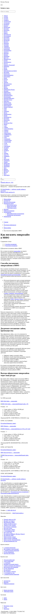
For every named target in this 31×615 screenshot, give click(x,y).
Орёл (5, 110)
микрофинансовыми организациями (10, 274)
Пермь (5, 115)
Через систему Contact (10, 537)
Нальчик (6, 91)
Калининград (7, 62)
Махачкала (7, 85)
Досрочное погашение (11, 245)
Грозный (6, 44)
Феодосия (6, 159)
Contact (6, 293)
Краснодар (7, 73)
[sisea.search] (1, 178)
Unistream (11, 293)
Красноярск (7, 76)
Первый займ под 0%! (10, 519)
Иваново (6, 53)
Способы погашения (10, 244)
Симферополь (7, 134)
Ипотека (6, 209)
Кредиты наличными (9, 202)
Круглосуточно (8, 528)
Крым (5, 78)
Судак (5, 143)
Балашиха (6, 24)
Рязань (5, 124)
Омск (5, 108)
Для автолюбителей (9, 560)
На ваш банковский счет (10, 541)
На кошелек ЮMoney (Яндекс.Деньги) (14, 534)
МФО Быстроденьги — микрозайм (10, 452)
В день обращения (9, 552)
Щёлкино (6, 170)
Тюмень (6, 153)
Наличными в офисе (9, 529)
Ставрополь (7, 139)
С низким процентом (9, 547)
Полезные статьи (8, 606)
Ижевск (6, 55)
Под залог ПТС (8, 532)
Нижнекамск (7, 97)
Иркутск (6, 57)
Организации (7, 212)
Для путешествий (8, 561)
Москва (6, 88)
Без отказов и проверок (10, 526)
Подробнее (4, 423)
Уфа (5, 157)
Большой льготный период (11, 564)
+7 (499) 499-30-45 (11, 510)
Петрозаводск (7, 117)
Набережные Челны (9, 89)
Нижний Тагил (8, 99)
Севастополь (7, 133)
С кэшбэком (7, 562)
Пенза (5, 112)
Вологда (6, 41)
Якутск (6, 172)
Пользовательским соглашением (19, 491)
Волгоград (7, 39)
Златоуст (6, 52)
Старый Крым (8, 140)
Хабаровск (7, 160)
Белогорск (6, 30)
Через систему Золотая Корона (12, 539)
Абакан (6, 15)
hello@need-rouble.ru (17, 513)
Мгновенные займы (9, 522)
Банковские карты (9, 203)
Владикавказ (7, 36)
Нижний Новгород (9, 98)
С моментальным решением (11, 550)
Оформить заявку (11, 423)
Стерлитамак (7, 141)
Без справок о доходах (10, 571)
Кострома (6, 72)
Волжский (6, 40)
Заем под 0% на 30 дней (23, 429)
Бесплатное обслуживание (11, 567)
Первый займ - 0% (23, 404)
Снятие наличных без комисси (12, 565)
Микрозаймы (7, 199)
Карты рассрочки (11, 206)
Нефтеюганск (7, 94)
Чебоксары (7, 163)
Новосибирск (7, 105)
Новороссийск (8, 104)
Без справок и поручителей (11, 549)
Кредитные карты (12, 205)
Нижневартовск (8, 95)
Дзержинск (7, 47)
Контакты (6, 608)
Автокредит (7, 200)
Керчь (5, 68)
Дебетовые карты (11, 208)
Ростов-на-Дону (8, 123)
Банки (5, 599)
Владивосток (7, 34)
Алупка (6, 17)
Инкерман (6, 56)
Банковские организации (14, 215)
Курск (5, 81)
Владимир (6, 37)
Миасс (5, 86)
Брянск (6, 33)
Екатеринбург (7, 50)
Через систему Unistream (10, 538)
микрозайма (17, 251)
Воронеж (6, 43)
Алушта (6, 18)
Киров (5, 69)
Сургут (6, 144)
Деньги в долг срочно (10, 525)
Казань (6, 60)
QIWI (12, 299)
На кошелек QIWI (8, 535)
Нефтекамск (7, 92)
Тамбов (6, 149)
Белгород (6, 28)
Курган (6, 79)
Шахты (6, 169)
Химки (6, 162)
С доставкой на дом (9, 531)
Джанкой (6, 46)
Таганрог (6, 147)
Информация (7, 216)
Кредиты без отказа (9, 553)
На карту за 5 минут (9, 521)
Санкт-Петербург (8, 128)
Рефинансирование (9, 210)
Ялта (5, 173)
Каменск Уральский (9, 65)
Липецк (6, 82)
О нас (5, 607)
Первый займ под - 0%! (7, 182)
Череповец (7, 166)
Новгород (6, 101)
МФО (5, 598)
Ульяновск (6, 156)
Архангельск (7, 21)
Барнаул (6, 26)
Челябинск (7, 165)
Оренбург (6, 111)
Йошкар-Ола (7, 59)
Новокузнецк (7, 102)
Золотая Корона (19, 293)
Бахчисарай (7, 27)
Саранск (6, 130)
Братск (5, 31)
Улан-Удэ (6, 155)
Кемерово (6, 66)
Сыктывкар (7, 146)
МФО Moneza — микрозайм (8, 426)
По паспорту (7, 570)
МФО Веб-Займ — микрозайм (9, 401)
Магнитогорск (8, 84)
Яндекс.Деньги (19, 299)
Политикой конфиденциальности (10, 493)
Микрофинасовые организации (15, 213)
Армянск (6, 20)
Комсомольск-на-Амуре (10, 70)
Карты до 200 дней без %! (8, 192)
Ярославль (7, 175)
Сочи (5, 137)
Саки (5, 126)
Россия (6, 121)
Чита (5, 168)
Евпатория (7, 49)
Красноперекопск (8, 75)
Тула (5, 152)
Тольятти (6, 150)
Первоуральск (7, 114)
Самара (6, 127)
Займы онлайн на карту (10, 524)
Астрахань (7, 23)
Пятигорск (7, 120)
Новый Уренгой (8, 107)
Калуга (6, 63)
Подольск (6, 118)
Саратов (6, 131)
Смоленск (6, 136)
